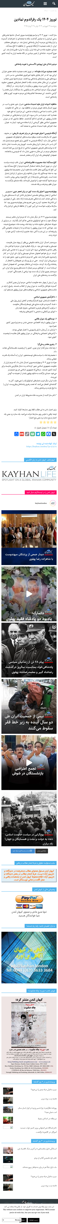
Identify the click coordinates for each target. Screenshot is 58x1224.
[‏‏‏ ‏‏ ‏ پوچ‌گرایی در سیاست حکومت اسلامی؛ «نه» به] (29, 818)
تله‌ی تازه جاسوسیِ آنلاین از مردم (45, 1158)
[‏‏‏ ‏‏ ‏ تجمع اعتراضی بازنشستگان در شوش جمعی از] (29, 762)
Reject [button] (23, 1220)
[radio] (55, 423)
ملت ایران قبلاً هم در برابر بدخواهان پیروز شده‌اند (40, 1167)
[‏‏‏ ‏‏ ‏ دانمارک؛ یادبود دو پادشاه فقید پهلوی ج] (29, 593)
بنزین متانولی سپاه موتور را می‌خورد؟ (44, 1089)
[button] (54, 4)
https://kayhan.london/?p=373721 (41, 446)
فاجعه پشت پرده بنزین (49, 1098)
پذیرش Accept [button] (33, 1220)
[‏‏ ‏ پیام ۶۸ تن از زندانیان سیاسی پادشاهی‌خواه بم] (29, 650)
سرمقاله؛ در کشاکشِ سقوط (47, 1118)
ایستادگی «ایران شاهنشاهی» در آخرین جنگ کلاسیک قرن (37, 1148)
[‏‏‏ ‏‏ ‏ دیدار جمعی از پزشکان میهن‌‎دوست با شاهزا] (29, 537)
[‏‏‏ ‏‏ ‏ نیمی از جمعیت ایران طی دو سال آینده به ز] (29, 706)
